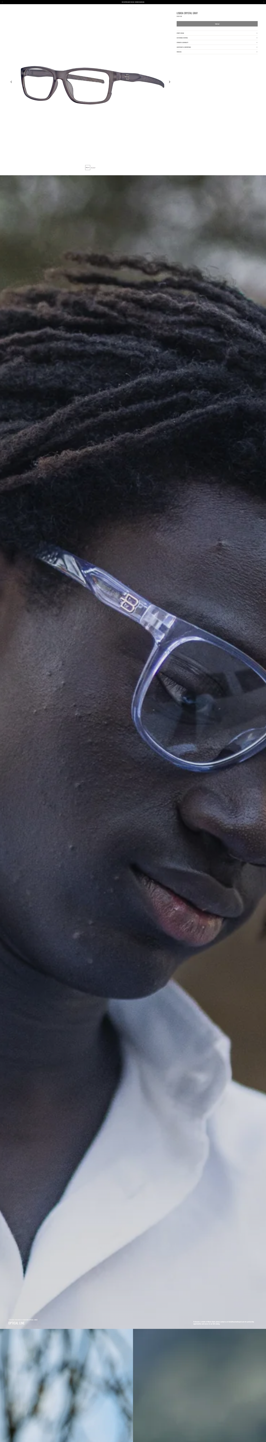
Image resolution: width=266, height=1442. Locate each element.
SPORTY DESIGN (180, 33)
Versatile (179, 52)
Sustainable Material (182, 38)
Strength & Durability (182, 42)
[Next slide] (170, 82)
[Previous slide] (10, 82)
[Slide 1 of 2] (87, 167)
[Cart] (256, 8)
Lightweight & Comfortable (184, 47)
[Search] (247, 8)
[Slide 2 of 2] (93, 167)
